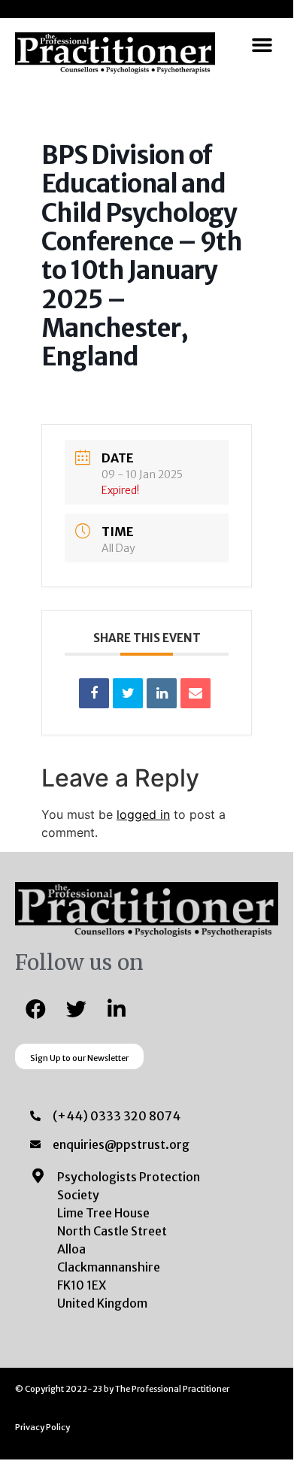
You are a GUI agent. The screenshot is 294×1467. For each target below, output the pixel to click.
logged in (143, 814)
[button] (262, 45)
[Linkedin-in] (116, 1008)
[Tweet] (128, 693)
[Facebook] (35, 1008)
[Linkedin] (162, 693)
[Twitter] (76, 1008)
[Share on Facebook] (94, 693)
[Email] (195, 693)
